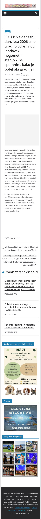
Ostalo (7, 32)
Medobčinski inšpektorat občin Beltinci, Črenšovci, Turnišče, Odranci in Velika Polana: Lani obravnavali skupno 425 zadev (20, 285)
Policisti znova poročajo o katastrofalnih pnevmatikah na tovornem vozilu (20, 307)
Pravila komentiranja (22, 508)
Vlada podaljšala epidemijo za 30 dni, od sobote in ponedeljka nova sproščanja (21, 248)
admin (18, 75)
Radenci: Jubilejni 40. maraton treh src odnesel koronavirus (20, 326)
